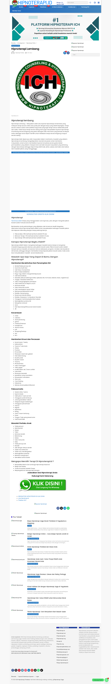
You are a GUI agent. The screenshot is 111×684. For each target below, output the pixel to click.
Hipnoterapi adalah (16, 220)
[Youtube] (32, 670)
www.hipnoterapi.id (23, 498)
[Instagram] (25, 670)
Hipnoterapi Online (16, 45)
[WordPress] (22, 670)
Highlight (29, 525)
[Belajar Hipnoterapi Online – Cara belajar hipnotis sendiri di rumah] (18, 538)
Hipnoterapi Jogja (59, 679)
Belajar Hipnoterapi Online (33, 538)
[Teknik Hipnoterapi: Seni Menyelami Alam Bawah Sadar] (18, 614)
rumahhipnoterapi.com (63, 649)
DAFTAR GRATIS (36, 653)
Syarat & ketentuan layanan (26, 676)
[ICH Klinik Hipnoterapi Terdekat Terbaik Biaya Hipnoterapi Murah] (31, 2)
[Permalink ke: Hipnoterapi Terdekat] (13, 52)
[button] (90, 2)
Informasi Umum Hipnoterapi (34, 576)
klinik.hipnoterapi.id (62, 660)
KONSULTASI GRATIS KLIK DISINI (40, 214)
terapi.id (59, 641)
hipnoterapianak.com (63, 654)
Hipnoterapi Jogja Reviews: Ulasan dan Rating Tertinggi (46, 574)
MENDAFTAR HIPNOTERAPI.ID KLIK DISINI (31, 496)
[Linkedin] (28, 670)
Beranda (13, 676)
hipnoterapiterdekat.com (64, 646)
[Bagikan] (68, 52)
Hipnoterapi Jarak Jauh (33, 563)
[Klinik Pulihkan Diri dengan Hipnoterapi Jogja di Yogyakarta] (18, 589)
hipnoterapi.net (61, 633)
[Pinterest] (19, 670)
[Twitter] (61, 508)
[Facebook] (58, 508)
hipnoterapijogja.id (62, 657)
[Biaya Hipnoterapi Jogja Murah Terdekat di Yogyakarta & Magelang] (18, 525)
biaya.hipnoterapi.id (62, 662)
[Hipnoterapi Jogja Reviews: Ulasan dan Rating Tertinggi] (18, 577)
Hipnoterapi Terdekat (19, 52)
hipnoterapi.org (61, 638)
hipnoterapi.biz (61, 636)
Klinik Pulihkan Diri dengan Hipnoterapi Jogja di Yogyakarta (47, 586)
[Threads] (35, 670)
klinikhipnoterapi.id (62, 652)
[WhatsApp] (68, 508)
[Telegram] (64, 508)
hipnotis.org (60, 644)
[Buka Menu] (99, 3)
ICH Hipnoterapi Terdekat (23, 679)
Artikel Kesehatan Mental (33, 602)
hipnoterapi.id (61, 630)
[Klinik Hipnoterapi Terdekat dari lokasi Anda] (18, 550)
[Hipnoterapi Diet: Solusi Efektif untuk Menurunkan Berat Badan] (18, 602)
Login (37, 676)
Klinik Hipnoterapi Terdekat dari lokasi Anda (42, 547)
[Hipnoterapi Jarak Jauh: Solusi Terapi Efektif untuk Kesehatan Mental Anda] (18, 564)
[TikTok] (41, 670)
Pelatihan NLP (22, 500)
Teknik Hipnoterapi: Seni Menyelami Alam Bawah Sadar (46, 612)
